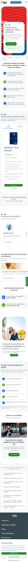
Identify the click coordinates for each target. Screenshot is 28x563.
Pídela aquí (13, 185)
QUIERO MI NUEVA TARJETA (14, 48)
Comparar (14, 188)
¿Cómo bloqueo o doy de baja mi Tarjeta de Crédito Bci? (12, 491)
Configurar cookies (14, 560)
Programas (10, 57)
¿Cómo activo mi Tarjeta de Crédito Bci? (11, 487)
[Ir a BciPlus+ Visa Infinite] (13, 138)
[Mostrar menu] (26, 2)
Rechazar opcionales (14, 556)
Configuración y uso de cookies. (9, 550)
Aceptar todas (14, 553)
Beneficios (17, 57)
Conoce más (7, 242)
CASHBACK (8, 126)
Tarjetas (4, 57)
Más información (8, 278)
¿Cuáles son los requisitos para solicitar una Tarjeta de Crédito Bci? (12, 474)
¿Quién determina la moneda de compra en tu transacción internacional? (13, 506)
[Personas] (4, 2)
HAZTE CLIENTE (11, 43)
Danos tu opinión (26, 281)
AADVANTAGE (20, 126)
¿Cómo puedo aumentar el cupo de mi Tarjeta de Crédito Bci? (13, 482)
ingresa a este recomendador (13, 201)
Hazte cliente (14, 454)
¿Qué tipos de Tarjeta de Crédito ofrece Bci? (12, 478)
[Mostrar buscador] (22, 2)
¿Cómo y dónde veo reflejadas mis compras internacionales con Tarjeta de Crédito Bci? (12, 501)
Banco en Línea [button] (16, 2)
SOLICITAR (14, 355)
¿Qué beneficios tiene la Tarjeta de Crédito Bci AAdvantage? (12, 496)
